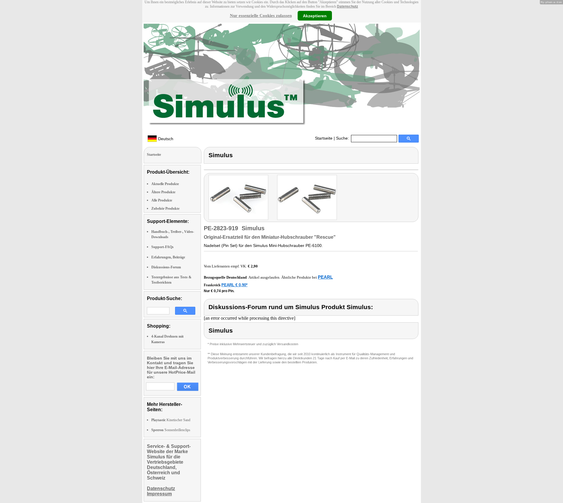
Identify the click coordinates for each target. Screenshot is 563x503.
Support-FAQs (162, 247)
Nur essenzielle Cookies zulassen (261, 15)
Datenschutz (347, 6)
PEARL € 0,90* (234, 285)
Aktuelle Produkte (165, 184)
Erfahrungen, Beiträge (168, 257)
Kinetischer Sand (170, 420)
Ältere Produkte (163, 192)
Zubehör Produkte (165, 208)
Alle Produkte (161, 200)
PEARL (325, 277)
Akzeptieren (315, 15)
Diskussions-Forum (166, 267)
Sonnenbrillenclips (170, 430)
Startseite (324, 138)
